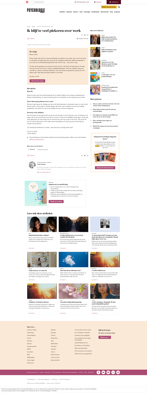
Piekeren (32, 149)
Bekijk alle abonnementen (105, 168)
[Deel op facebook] (82, 35)
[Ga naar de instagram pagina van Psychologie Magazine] (113, 372)
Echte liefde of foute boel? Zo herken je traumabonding (104, 110)
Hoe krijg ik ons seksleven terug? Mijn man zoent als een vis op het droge (105, 116)
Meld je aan (104, 337)
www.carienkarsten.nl (37, 139)
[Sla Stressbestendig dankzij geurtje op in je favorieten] (86, 285)
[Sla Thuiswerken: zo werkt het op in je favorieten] (55, 253)
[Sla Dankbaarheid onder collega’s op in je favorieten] (55, 218)
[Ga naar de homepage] (36, 10)
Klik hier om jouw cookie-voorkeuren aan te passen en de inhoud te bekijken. (76, 389)
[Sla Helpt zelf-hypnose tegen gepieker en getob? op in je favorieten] (98, 48)
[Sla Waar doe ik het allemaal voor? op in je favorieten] (86, 253)
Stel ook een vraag (37, 81)
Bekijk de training (56, 201)
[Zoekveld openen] (119, 7)
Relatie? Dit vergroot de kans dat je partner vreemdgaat (105, 127)
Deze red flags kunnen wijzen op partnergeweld (102, 121)
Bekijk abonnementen (109, 7)
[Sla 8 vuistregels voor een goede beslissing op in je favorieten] (98, 74)
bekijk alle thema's (43, 149)
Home (28, 26)
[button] (114, 2)
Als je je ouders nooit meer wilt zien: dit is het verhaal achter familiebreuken (106, 104)
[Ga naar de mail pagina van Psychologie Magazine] (103, 372)
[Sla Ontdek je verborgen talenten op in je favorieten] (55, 285)
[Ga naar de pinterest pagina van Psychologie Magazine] (118, 372)
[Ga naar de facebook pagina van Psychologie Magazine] (98, 372)
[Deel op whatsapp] (87, 35)
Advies (33, 26)
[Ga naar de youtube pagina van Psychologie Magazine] (108, 372)
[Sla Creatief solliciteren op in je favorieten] (118, 253)
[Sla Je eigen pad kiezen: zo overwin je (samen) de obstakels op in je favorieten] (86, 218)
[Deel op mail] (85, 35)
